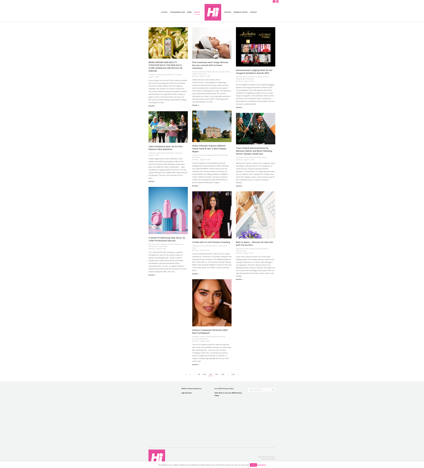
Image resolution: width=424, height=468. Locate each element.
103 (222, 374)
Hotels (215, 155)
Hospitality (209, 155)
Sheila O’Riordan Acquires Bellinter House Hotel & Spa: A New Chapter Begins (209, 148)
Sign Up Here (187, 393)
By (178, 75)
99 (199, 374)
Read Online (170, 75)
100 (204, 374)
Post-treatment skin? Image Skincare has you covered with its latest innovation (210, 65)
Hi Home (158, 75)
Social (220, 246)
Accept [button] (253, 465)
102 (216, 374)
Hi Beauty (152, 75)
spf (205, 74)
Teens (244, 251)
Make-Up (215, 337)
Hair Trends (156, 244)
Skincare (200, 74)
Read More (261, 465)
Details (151, 106)
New (163, 75)
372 (233, 374)
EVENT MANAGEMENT (268, 459)
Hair (150, 244)
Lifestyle (208, 72)
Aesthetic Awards (242, 77)
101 (210, 374)
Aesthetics (251, 77)
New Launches (220, 72)
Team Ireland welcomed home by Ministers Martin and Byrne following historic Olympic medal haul (254, 151)
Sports (264, 157)
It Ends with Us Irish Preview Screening (211, 242)
